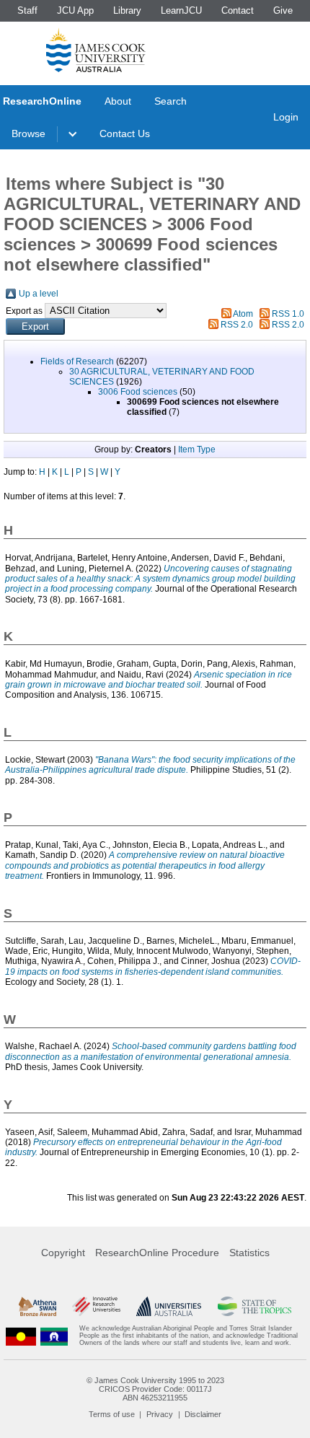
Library (127, 10)
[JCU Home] (96, 49)
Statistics (249, 1252)
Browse (28, 133)
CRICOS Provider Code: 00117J (155, 1389)
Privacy (159, 1414)
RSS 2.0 (237, 325)
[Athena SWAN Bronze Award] (37, 1306)
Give (283, 10)
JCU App (75, 10)
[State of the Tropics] (255, 1306)
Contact (237, 10)
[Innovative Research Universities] (96, 1306)
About (118, 101)
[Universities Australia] (168, 1306)
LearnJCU (181, 10)
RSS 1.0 (288, 314)
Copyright (63, 1252)
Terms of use (112, 1414)
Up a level (38, 294)
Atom (243, 314)
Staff (27, 10)
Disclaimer (203, 1414)
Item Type (197, 449)
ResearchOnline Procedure (157, 1252)
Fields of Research (77, 361)
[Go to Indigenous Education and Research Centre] (21, 1336)
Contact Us (124, 133)
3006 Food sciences (137, 392)
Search (170, 101)
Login (285, 117)
